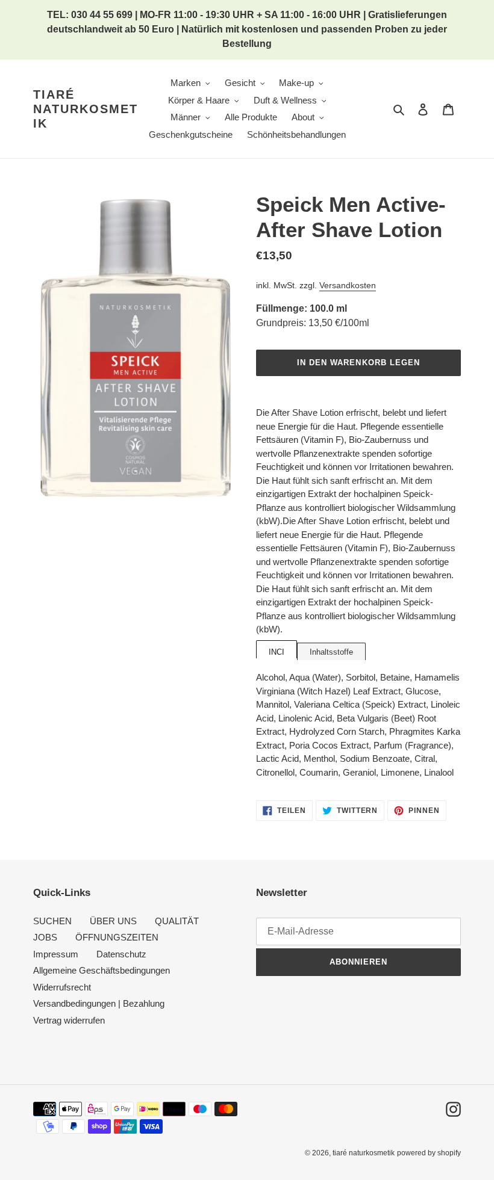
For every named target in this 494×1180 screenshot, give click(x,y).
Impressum (55, 954)
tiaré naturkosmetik (85, 109)
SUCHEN (52, 921)
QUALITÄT (177, 921)
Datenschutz (121, 954)
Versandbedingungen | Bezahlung (98, 1003)
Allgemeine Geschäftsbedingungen (101, 970)
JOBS (45, 937)
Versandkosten (347, 285)
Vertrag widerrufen (69, 1020)
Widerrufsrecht (62, 987)
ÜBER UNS (113, 921)
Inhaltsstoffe (331, 651)
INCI (276, 651)
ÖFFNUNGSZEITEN (116, 937)
